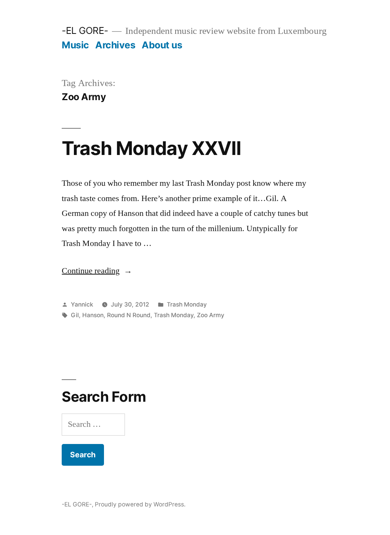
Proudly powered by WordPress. (140, 504)
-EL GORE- (85, 30)
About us (162, 45)
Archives (115, 45)
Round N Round (128, 315)
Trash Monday (187, 304)
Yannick (82, 304)
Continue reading (97, 270)
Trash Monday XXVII (151, 148)
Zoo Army (210, 315)
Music (75, 45)
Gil (75, 315)
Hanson (93, 315)
